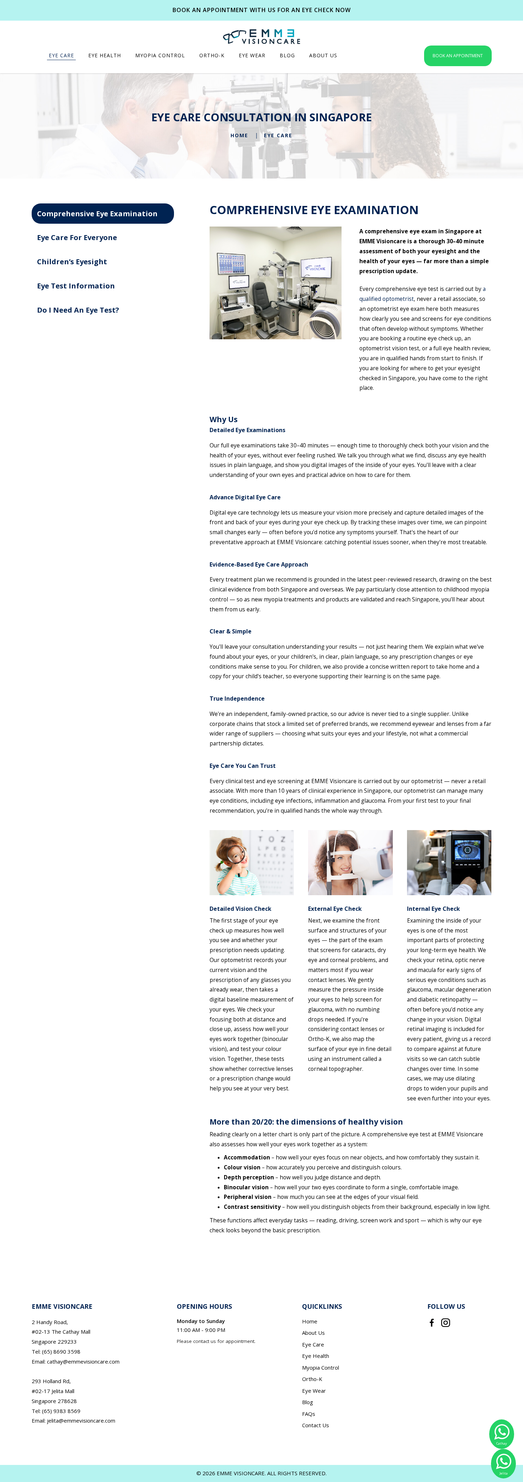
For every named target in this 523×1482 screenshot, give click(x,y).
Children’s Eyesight (72, 261)
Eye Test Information (76, 286)
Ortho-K (312, 1378)
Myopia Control (320, 1367)
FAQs (308, 1413)
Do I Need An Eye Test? (78, 310)
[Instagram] (445, 1322)
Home (239, 135)
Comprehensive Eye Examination (97, 213)
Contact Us (315, 1425)
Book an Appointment (458, 56)
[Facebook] (431, 1322)
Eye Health (315, 1355)
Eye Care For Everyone (77, 237)
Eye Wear (314, 1390)
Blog (307, 1402)
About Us (313, 1332)
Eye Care (278, 135)
